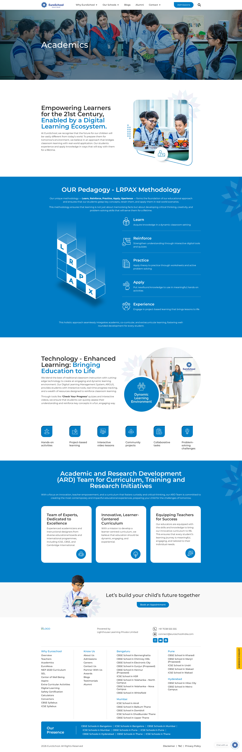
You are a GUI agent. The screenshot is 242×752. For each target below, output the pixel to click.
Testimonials (91, 680)
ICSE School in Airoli (128, 703)
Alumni (88, 684)
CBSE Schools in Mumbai (161, 726)
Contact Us (90, 666)
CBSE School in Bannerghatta (134, 655)
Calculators (47, 695)
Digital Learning (50, 688)
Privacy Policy (193, 746)
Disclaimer (169, 746)
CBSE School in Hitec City (182, 683)
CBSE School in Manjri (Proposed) (180, 660)
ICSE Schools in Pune (152, 730)
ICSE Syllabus (48, 706)
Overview (46, 655)
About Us (89, 655)
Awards (88, 673)
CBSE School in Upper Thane (133, 717)
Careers (88, 662)
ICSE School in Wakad (180, 672)
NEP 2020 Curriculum (53, 670)
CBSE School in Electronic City (133, 662)
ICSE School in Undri (179, 665)
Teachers (46, 659)
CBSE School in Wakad (181, 669)
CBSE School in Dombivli (130, 710)
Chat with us (222, 745)
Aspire (44, 680)
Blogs (87, 677)
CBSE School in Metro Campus (180, 688)
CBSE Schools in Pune (125, 730)
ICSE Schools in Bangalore (129, 726)
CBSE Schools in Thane (130, 734)
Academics (47, 662)
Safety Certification (52, 691)
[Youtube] (160, 640)
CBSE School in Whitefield (131, 693)
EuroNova (47, 666)
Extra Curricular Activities (55, 684)
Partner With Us (93, 670)
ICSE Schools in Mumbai (96, 730)
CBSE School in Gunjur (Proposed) (136, 666)
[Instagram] (155, 640)
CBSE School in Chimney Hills (133, 659)
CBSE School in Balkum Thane (134, 707)
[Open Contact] (160, 5)
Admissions (90, 659)
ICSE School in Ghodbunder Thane (136, 714)
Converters (47, 699)
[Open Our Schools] (118, 5)
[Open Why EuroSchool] (96, 5)
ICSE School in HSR (127, 676)
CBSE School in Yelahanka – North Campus (136, 681)
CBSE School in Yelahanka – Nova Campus (135, 688)
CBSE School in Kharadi (181, 655)
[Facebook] (166, 640)
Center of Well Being (53, 677)
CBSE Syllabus (49, 702)
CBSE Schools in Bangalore (96, 726)
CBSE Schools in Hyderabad (98, 734)
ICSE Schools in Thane (158, 734)
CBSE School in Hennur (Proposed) (130, 671)
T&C (180, 746)
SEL (43, 673)
